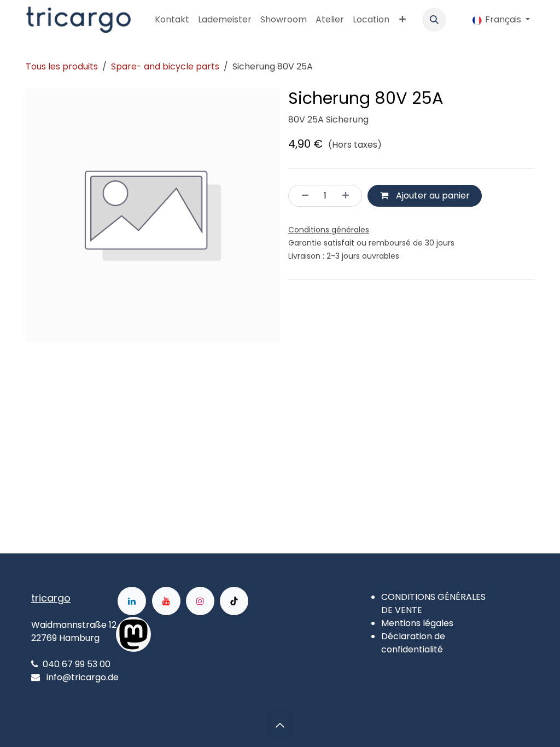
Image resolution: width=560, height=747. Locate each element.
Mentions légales (417, 623)
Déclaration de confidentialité (413, 643)
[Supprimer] (302, 195)
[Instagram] (200, 601)
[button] (434, 20)
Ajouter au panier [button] (432, 195)
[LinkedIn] (132, 601)
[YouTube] (166, 601)
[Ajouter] (349, 195)
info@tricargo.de (82, 677)
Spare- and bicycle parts (165, 66)
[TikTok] (234, 601)
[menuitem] (172, 20)
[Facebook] (186, 634)
